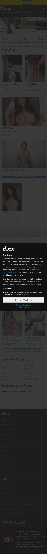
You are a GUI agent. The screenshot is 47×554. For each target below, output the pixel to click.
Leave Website (23, 308)
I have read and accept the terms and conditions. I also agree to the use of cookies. (23, 293)
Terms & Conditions (10, 272)
